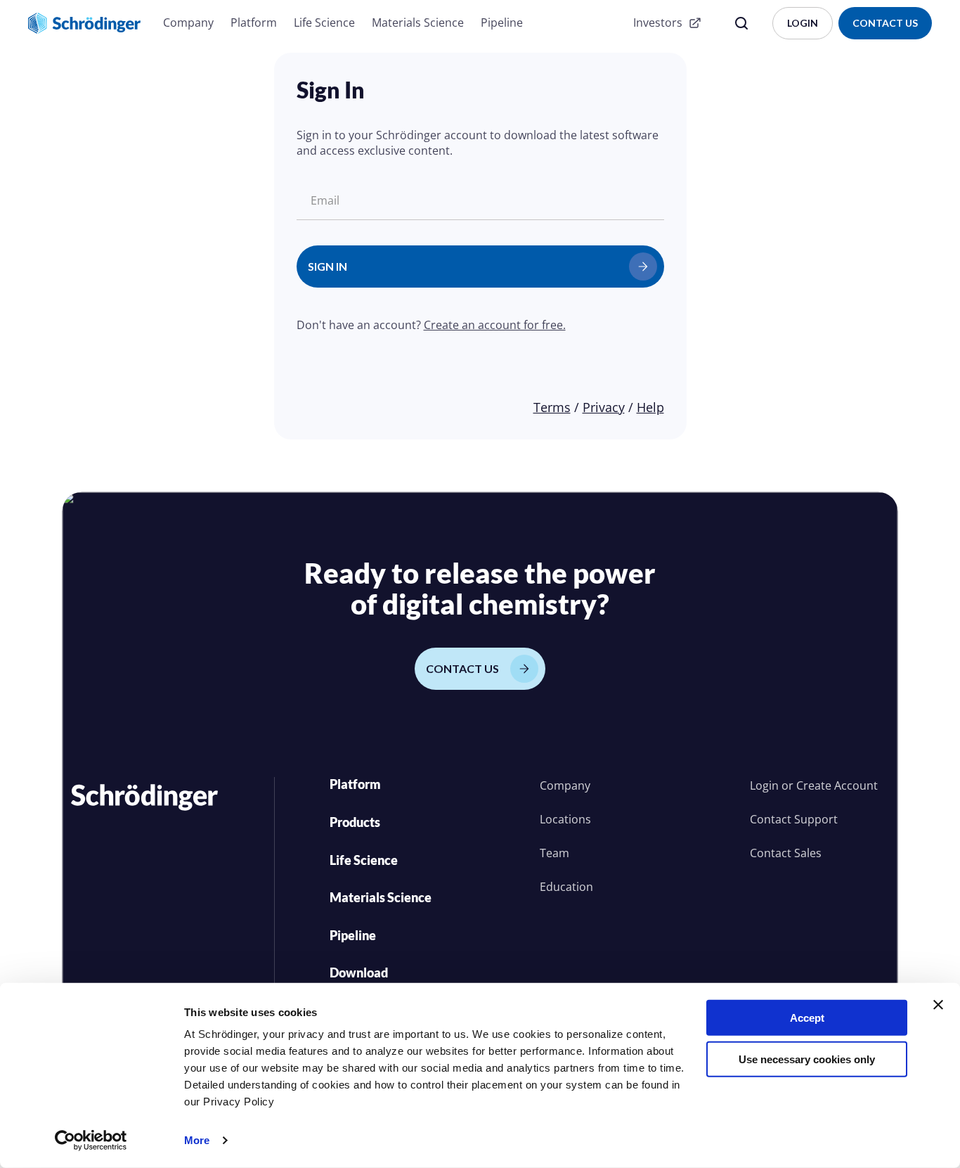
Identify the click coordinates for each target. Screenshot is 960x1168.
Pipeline (502, 22)
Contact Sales (786, 853)
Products (355, 822)
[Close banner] (938, 1005)
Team (554, 853)
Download (359, 972)
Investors (657, 22)
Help (650, 407)
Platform (254, 22)
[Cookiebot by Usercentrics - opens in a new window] (91, 1140)
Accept (807, 1018)
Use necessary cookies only (807, 1059)
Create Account (837, 785)
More (196, 1140)
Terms (552, 407)
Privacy (604, 407)
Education (566, 886)
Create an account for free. (495, 325)
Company (188, 22)
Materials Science (418, 22)
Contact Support (794, 819)
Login (764, 785)
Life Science (324, 22)
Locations (565, 819)
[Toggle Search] (741, 23)
